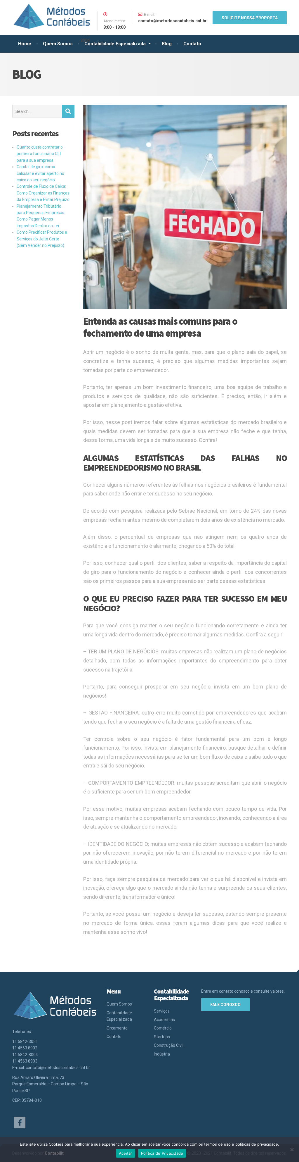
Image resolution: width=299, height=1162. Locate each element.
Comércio (163, 1028)
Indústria (162, 1054)
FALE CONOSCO (225, 1004)
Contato (192, 44)
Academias (164, 1019)
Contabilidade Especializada (115, 44)
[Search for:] (37, 111)
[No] (292, 1149)
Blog (167, 44)
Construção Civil (168, 1045)
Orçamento (117, 1028)
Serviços (162, 1011)
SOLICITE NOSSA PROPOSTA (250, 18)
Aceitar (125, 1153)
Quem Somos (58, 44)
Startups (162, 1036)
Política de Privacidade (162, 1153)
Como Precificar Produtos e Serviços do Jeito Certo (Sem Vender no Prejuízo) (42, 239)
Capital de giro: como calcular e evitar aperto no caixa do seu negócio (40, 173)
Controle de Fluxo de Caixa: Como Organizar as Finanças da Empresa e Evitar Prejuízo (43, 193)
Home (24, 44)
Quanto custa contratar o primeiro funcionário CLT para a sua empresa (40, 154)
